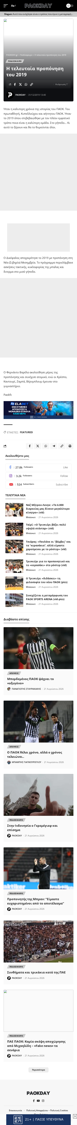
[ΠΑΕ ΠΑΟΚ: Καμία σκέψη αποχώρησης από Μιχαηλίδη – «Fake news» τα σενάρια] (38, 1011)
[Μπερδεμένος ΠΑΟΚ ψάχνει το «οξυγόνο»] (38, 648)
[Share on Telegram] (53, 446)
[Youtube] (38, 485)
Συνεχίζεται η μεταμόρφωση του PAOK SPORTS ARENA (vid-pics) (47, 597)
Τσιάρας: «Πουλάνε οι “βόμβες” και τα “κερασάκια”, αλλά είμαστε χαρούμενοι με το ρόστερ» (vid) (48, 545)
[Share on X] (20, 84)
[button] (7, 5)
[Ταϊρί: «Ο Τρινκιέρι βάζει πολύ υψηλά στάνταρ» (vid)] (14, 529)
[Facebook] (38, 467)
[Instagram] (38, 476)
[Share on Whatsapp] (25, 84)
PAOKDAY (20, 94)
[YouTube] (38, 1100)
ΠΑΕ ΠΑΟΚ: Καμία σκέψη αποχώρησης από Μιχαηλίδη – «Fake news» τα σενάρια (36, 1045)
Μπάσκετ (31, 517)
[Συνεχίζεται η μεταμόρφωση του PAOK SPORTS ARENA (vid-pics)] (14, 600)
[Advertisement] (38, 172)
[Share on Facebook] (14, 84)
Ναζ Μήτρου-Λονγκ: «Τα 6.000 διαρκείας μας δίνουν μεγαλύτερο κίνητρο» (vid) (48, 508)
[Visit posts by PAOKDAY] (10, 95)
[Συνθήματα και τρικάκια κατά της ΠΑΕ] (38, 942)
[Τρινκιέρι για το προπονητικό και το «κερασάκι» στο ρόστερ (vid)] (14, 566)
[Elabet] (38, 409)
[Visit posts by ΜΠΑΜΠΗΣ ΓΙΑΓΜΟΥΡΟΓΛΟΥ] (9, 762)
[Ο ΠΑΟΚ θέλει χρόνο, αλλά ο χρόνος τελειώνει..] (38, 722)
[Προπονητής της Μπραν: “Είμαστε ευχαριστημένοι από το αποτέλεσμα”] (38, 868)
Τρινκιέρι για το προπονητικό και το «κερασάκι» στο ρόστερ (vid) (48, 563)
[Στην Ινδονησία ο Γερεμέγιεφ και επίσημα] (38, 795)
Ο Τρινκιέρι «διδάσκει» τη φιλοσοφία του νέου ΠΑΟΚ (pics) (47, 580)
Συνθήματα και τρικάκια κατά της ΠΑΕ (36, 972)
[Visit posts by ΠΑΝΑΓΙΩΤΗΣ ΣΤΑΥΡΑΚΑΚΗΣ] (9, 689)
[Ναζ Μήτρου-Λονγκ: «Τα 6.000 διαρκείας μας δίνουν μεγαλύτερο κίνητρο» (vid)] (14, 509)
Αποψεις (14, 673)
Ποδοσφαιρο (15, 61)
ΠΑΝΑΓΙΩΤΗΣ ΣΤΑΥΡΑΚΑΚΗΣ (26, 688)
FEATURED (26, 432)
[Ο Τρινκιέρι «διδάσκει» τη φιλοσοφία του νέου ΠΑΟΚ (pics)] (14, 583)
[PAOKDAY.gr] (38, 6)
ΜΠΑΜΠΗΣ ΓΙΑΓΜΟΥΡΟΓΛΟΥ (26, 762)
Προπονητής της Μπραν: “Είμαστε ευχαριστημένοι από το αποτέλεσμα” (35, 901)
